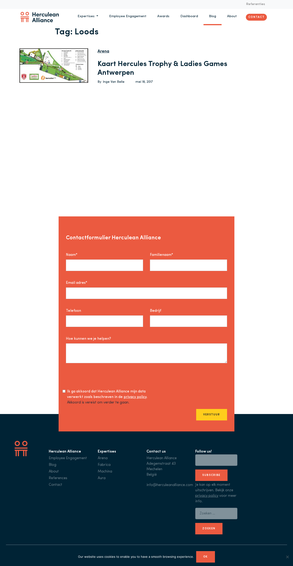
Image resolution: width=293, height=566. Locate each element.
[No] (287, 557)
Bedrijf (155, 311)
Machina (105, 471)
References (58, 478)
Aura (102, 478)
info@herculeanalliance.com (169, 485)
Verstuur (211, 414)
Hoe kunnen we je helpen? (88, 339)
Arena (103, 52)
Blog (212, 16)
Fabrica (104, 465)
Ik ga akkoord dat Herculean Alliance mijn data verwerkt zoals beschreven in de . (107, 394)
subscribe (211, 475)
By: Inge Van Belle (111, 82)
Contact (256, 17)
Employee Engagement (127, 16)
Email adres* (76, 283)
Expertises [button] (86, 16)
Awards (163, 16)
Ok (205, 556)
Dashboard (189, 16)
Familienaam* (161, 255)
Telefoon (73, 311)
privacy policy (135, 397)
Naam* (71, 255)
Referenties (255, 4)
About (232, 16)
